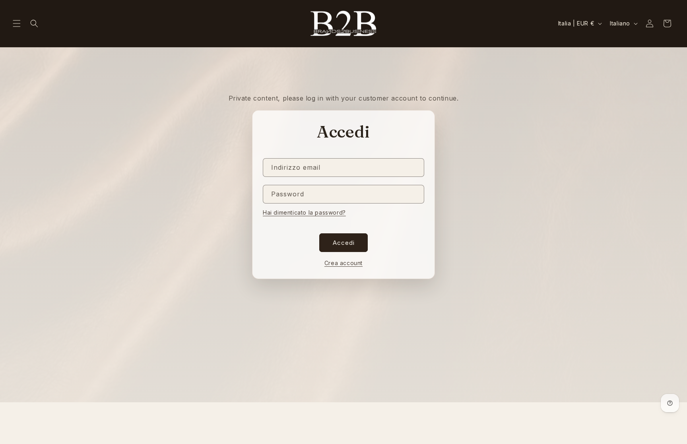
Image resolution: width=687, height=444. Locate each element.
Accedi (344, 242)
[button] (16, 23)
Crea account (343, 263)
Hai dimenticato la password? (304, 212)
